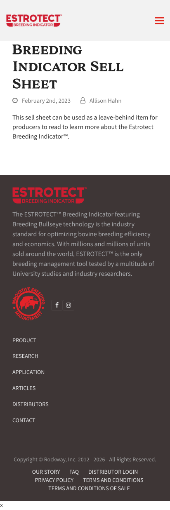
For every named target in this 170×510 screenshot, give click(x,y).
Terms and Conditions (113, 480)
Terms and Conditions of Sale (89, 488)
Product (24, 340)
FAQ (74, 472)
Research (25, 356)
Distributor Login (113, 472)
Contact (23, 420)
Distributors (30, 404)
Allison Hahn (106, 100)
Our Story (46, 472)
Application (28, 372)
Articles (23, 388)
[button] (159, 20)
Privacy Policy (54, 480)
